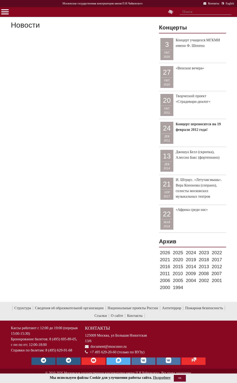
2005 (178, 280)
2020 (178, 259)
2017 (217, 259)
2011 (165, 273)
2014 (191, 266)
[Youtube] (93, 361)
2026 (165, 252)
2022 (217, 252)
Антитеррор (171, 308)
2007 (217, 273)
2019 (191, 259)
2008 (204, 273)
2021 (165, 259)
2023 (204, 252)
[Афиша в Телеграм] (193, 361)
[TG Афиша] (68, 361)
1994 (178, 287)
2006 (165, 280)
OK (179, 378)
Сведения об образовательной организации (69, 308)
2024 (191, 252)
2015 (178, 266)
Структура (22, 308)
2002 (204, 280)
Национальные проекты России (133, 308)
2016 (165, 266)
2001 (217, 280)
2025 (178, 252)
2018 (204, 259)
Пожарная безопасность (204, 308)
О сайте (117, 316)
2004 (191, 280)
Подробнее (162, 378)
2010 (178, 273)
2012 (217, 266)
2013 (204, 266)
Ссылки (100, 316)
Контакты (135, 316)
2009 (191, 273)
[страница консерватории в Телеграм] (43, 361)
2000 (165, 287)
